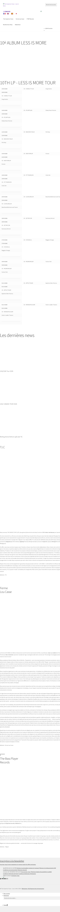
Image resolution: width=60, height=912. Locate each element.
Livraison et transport (33, 868)
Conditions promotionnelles (10, 870)
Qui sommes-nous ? (26, 872)
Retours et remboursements (47, 868)
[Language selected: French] (11, 14)
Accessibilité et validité (46, 872)
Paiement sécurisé (22, 870)
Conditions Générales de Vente (10, 873)
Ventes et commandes (22, 868)
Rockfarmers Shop (7, 24)
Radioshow (17, 24)
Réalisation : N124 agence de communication (33, 888)
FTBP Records (30, 19)
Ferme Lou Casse (20, 19)
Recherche (6, 895)
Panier (6, 905)
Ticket (4, 103)
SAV (55, 868)
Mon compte (7, 893)
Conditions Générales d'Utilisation (27, 873)
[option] (8, 13)
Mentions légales (35, 872)
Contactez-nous (15, 875)
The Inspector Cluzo (8, 19)
